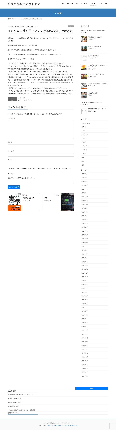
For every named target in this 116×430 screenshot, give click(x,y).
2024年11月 (85, 238)
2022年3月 (85, 330)
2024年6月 (85, 254)
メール (11, 151)
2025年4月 (85, 219)
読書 (83, 161)
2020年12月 (85, 353)
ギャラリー (85, 138)
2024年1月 (85, 265)
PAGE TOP (111, 415)
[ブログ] (67, 200)
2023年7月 (85, 288)
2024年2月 (85, 261)
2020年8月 (85, 368)
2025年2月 (85, 227)
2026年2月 (85, 189)
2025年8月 (85, 212)
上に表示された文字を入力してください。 (21, 178)
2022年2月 (85, 334)
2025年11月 (85, 200)
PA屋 (45, 198)
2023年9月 (85, 280)
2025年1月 (85, 231)
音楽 (83, 165)
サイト (10, 159)
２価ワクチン (28, 100)
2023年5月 (85, 296)
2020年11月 (85, 357)
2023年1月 (85, 307)
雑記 (24, 98)
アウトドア (85, 134)
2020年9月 (85, 364)
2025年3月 (85, 223)
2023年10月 (85, 277)
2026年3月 (85, 185)
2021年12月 (85, 338)
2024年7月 (85, 250)
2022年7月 (85, 319)
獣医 (83, 157)
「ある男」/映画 (92, 93)
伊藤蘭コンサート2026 (94, 37)
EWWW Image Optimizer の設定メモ (91, 102)
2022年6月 (85, 322)
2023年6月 (85, 292)
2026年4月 (85, 181)
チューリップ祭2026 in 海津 (96, 74)
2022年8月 (85, 315)
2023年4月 (85, 300)
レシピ (85, 149)
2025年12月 (85, 196)
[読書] (14, 202)
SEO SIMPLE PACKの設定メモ (97, 109)
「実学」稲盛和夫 (28, 198)
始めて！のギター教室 (94, 46)
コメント (11, 118)
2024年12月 (85, 235)
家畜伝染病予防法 (93, 55)
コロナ (21, 100)
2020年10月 (85, 361)
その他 (83, 127)
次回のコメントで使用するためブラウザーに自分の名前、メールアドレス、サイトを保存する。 (40, 168)
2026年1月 (85, 193)
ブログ (71, 26)
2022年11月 (85, 311)
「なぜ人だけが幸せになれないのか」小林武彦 (21, 410)
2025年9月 (85, 208)
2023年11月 (85, 273)
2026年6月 (85, 174)
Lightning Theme (57, 425)
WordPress (86, 146)
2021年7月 (85, 345)
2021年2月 (85, 349)
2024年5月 (85, 258)
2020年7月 (85, 372)
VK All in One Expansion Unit (70, 425)
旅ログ (85, 153)
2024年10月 (85, 242)
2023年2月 (85, 303)
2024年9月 (85, 246)
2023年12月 (85, 269)
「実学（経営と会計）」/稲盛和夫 (98, 83)
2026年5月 (85, 177)
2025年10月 (85, 204)
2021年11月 (85, 342)
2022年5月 (85, 326)
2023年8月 (85, 284)
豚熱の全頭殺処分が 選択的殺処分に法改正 (93, 30)
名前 (10, 142)
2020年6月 (85, 376)
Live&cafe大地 (86, 123)
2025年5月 (85, 216)
